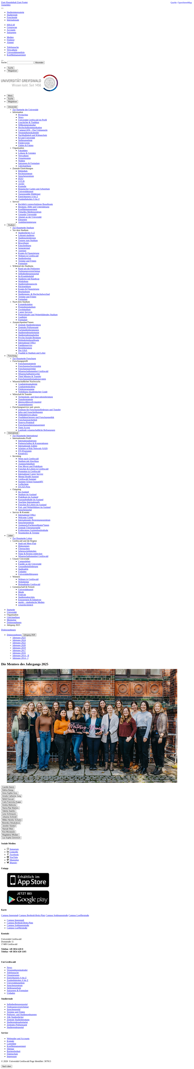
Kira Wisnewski (8, 832)
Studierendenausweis (27, 284)
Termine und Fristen (27, 261)
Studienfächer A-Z (26, 233)
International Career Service (30, 474)
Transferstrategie (25, 399)
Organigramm (24, 158)
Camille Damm (8, 787)
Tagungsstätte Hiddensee (29, 194)
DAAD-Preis (24, 487)
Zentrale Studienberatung (29, 325)
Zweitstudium (24, 309)
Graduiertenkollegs (26, 386)
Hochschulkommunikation (30, 127)
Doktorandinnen (8, 630)
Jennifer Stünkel (9, 826)
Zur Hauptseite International (25, 435)
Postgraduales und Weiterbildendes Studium (38, 314)
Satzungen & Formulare (29, 163)
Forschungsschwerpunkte (29, 366)
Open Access (24, 427)
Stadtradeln (23, 569)
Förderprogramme (26, 389)
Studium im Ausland (27, 494)
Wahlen (21, 161)
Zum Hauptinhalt (9, 2)
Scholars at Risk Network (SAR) (33, 448)
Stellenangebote (25, 140)
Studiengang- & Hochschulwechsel (34, 294)
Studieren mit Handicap (28, 279)
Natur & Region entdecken (30, 553)
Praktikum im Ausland (28, 497)
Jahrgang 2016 (19, 653)
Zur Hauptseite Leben (22, 538)
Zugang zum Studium (28, 240)
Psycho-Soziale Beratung (29, 337)
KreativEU (23, 453)
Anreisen (22, 250)
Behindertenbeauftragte (28, 340)
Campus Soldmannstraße (18, 925)
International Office (27, 343)
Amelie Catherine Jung (11, 796)
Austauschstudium (26, 464)
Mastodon (14, 860)
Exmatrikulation (25, 304)
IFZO (20, 178)
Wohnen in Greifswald (28, 256)
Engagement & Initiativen (29, 599)
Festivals (22, 594)
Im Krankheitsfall (26, 276)
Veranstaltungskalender (28, 132)
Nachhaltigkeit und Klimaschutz (32, 135)
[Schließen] (2, 8)
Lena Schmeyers (9, 814)
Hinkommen (23, 546)
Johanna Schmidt (9, 817)
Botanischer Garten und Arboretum (34, 189)
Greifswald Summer (27, 479)
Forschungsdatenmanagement (31, 425)
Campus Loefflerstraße (17, 928)
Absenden (39, 63)
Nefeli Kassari (8, 799)
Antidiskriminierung (27, 222)
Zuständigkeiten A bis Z (29, 199)
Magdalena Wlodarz (10, 835)
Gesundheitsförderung (28, 566)
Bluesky (13, 862)
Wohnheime (23, 582)
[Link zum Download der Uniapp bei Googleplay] (28, 904)
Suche (4, 62)
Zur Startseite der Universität (25, 109)
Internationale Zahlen (27, 446)
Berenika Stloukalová (11, 823)
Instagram (14, 849)
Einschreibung (24, 245)
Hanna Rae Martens (10, 808)
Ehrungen (22, 219)
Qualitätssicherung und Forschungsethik (36, 417)
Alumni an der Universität (29, 217)
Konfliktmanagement (27, 209)
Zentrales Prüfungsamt (28, 327)
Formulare (22, 263)
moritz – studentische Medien (31, 602)
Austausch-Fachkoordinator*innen (33, 525)
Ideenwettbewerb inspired (29, 402)
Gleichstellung (24, 166)
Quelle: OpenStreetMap (181, 2)
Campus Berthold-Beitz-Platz (20, 923)
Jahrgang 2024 (19, 640)
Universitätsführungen (28, 574)
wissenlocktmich (25, 605)
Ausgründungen (25, 404)
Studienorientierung (27, 238)
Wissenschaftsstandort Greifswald (33, 371)
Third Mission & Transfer (29, 376)
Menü (10, 96)
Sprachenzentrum (26, 176)
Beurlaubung (24, 291)
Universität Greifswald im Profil (32, 120)
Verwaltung (23, 155)
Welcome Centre (25, 517)
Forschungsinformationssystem (32, 379)
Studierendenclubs (26, 597)
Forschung (12, 356)
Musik (21, 592)
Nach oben (6, 1066)
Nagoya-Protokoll (26, 422)
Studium (11, 225)
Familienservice (25, 345)
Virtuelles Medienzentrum (29, 212)
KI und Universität (26, 138)
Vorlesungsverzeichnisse (29, 271)
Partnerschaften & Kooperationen (33, 443)
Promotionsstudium (27, 307)
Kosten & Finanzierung (28, 253)
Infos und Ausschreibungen (30, 412)
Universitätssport (25, 191)
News (20, 117)
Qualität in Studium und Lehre (31, 353)
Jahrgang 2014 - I (20, 658)
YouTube (13, 857)
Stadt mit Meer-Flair (27, 543)
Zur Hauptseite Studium (23, 227)
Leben (10, 536)
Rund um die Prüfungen (29, 268)
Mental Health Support (28, 476)
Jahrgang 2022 (19, 643)
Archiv (21, 184)
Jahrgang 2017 (19, 650)
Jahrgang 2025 (29, 635)
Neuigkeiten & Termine (28, 533)
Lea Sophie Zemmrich (11, 838)
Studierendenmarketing (28, 335)
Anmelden (6, 5)
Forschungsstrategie (27, 363)
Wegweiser (12, 102)
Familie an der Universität (29, 564)
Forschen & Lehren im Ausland (32, 504)
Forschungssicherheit (27, 420)
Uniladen (22, 571)
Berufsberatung (25, 348)
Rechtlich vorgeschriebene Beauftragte (35, 204)
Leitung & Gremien (27, 153)
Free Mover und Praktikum (30, 466)
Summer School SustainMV (30, 481)
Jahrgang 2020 (19, 645)
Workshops (23, 281)
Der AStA (22, 350)
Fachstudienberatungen (28, 330)
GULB (21, 181)
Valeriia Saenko (8, 811)
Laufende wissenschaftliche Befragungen (36, 430)
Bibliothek (23, 171)
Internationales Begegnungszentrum (34, 520)
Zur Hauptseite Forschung (24, 358)
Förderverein (24, 143)
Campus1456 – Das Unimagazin (32, 130)
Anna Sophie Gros (9, 793)
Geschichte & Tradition (28, 122)
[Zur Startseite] (29, 90)
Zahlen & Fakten (25, 145)
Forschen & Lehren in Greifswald (33, 469)
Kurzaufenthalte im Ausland (30, 499)
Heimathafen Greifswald (29, 584)
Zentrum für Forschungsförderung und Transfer (39, 409)
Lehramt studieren (26, 235)
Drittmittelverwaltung (27, 415)
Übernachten (24, 548)
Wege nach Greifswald (28, 458)
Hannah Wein (7, 829)
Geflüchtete (23, 484)
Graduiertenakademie (27, 384)
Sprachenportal (25, 510)
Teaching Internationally (29, 502)
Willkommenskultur (27, 125)
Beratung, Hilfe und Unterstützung (33, 207)
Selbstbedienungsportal (28, 273)
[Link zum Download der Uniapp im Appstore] (28, 886)
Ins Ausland (23, 492)
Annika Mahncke (9, 805)
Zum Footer (22, 2)
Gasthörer (22, 317)
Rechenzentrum (25, 173)
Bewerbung (23, 243)
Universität (12, 107)
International (13, 433)
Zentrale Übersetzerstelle (29, 527)
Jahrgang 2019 (19, 648)
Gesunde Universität (27, 214)
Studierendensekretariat (28, 332)
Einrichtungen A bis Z (28, 196)
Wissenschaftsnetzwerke (29, 374)
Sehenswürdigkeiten (27, 551)
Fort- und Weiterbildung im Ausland (34, 507)
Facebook (14, 854)
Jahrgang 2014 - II (20, 655)
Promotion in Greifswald (29, 471)
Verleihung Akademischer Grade (32, 392)
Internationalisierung (27, 441)
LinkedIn (13, 852)
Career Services (25, 312)
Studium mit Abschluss (28, 461)
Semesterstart (24, 248)
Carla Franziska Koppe (11, 802)
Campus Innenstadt (15, 920)
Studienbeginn (24, 258)
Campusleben (24, 561)
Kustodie (22, 186)
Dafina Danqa (7, 790)
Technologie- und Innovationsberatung (35, 397)
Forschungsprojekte (27, 369)
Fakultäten (23, 150)
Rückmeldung (24, 286)
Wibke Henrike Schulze (11, 820)
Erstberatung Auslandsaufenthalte (33, 530)
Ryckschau (23, 115)
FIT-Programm (25, 451)
